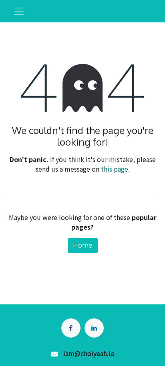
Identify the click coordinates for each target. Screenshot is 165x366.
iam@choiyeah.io (89, 353)
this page (114, 169)
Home (83, 245)
